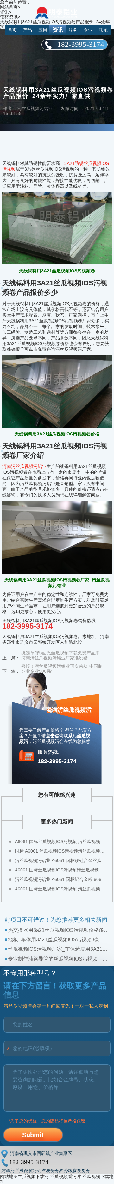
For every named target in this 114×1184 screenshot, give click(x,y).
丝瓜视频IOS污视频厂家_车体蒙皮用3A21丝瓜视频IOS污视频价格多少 (58, 949)
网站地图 (9, 1176)
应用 (42, 30)
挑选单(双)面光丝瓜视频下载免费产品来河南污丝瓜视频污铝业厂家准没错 (60, 655)
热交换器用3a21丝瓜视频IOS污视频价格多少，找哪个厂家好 (58, 930)
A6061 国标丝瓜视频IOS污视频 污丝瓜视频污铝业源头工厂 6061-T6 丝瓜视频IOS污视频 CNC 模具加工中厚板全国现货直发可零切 (60, 888)
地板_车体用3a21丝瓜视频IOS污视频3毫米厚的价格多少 (58, 939)
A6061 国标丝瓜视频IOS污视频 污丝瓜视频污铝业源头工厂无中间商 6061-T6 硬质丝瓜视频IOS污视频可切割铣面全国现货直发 (60, 841)
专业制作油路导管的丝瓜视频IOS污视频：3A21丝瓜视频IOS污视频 (58, 959)
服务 (72, 30)
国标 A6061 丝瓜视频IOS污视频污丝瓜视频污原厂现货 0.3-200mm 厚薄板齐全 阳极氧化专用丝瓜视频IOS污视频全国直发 (60, 850)
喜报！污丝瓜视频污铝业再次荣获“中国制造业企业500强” (62, 669)
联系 (103, 30)
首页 (12, 30)
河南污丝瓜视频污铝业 (24, 466)
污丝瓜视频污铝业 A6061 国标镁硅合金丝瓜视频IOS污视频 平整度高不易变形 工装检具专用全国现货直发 (60, 860)
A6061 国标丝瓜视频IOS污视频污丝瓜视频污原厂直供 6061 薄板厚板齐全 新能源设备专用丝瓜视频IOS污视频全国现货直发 (60, 869)
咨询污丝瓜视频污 (69, 710)
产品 (27, 30)
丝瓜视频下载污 (33, 1176)
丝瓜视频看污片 (65, 1176)
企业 (88, 30)
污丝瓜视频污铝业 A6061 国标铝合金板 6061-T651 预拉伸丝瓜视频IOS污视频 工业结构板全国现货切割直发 (60, 879)
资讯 (58, 30)
